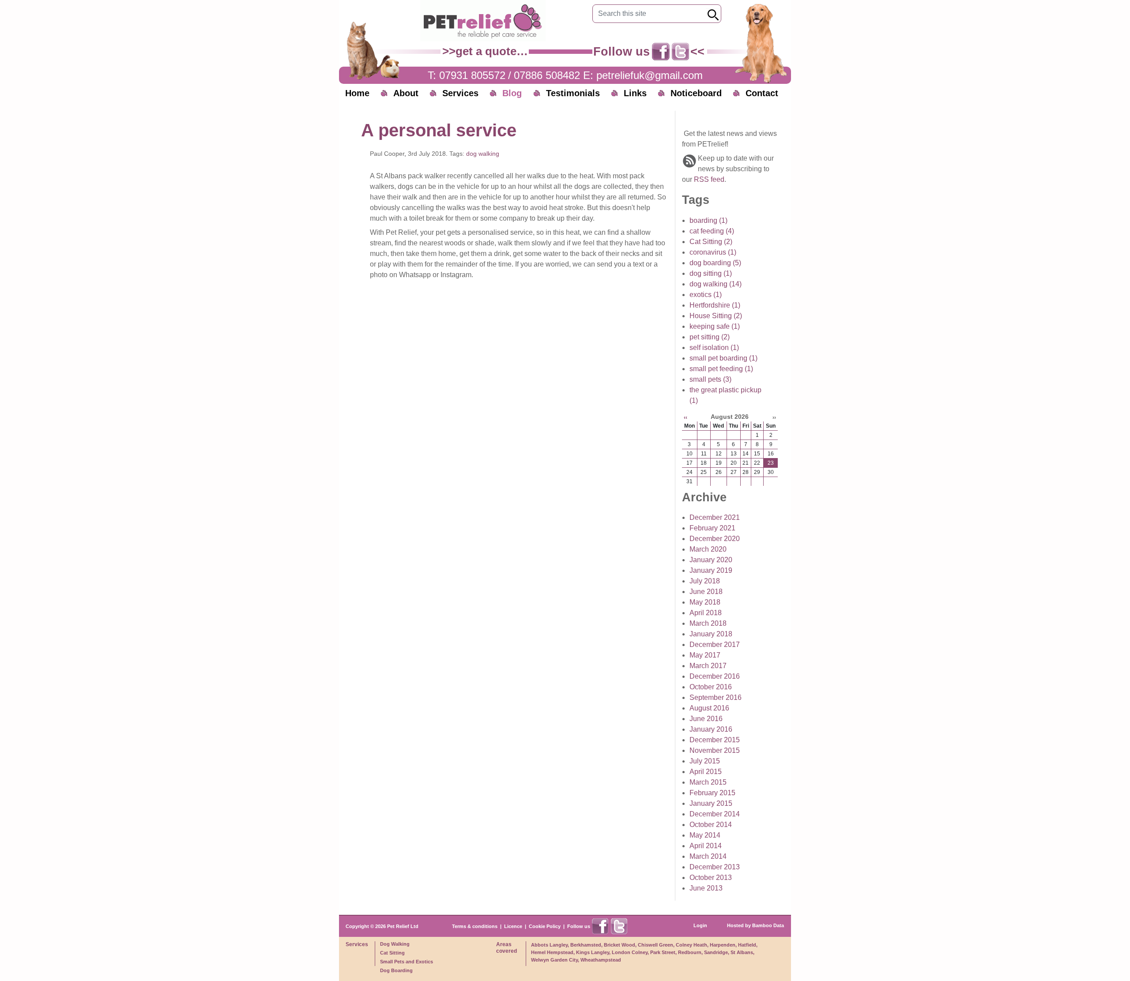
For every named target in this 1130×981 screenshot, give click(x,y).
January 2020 (710, 560)
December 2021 (714, 517)
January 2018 (710, 634)
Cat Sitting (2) (710, 241)
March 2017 (708, 665)
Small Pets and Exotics (406, 961)
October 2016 (710, 687)
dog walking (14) (715, 284)
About (405, 93)
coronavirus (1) (712, 252)
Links (635, 93)
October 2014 (710, 824)
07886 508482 (547, 75)
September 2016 (715, 697)
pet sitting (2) (709, 337)
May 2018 (704, 602)
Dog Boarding (396, 970)
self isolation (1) (714, 347)
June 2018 (706, 591)
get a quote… (492, 51)
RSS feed (709, 179)
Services (460, 93)
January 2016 (710, 729)
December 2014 (714, 814)
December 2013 (714, 867)
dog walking (482, 153)
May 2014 (704, 835)
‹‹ (685, 417)
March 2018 (708, 623)
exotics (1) (705, 294)
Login (700, 925)
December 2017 (714, 644)
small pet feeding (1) (721, 368)
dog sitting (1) (710, 273)
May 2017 (704, 655)
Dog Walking (395, 944)
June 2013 (706, 888)
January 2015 (710, 803)
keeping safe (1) (714, 326)
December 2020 (714, 538)
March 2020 (708, 549)
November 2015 (714, 750)
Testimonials (573, 93)
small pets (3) (710, 379)
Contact (762, 93)
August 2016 (709, 708)
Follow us (578, 926)
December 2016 (714, 676)
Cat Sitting (392, 952)
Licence (513, 926)
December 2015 (714, 740)
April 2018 (705, 612)
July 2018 (704, 581)
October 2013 (710, 877)
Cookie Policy (545, 926)
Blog (512, 93)
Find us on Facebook (661, 51)
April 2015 (705, 771)
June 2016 (706, 718)
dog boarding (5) (715, 263)
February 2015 (712, 793)
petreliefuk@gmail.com (649, 75)
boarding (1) (708, 220)
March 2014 (708, 856)
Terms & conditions (474, 926)
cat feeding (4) (711, 231)
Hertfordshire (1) (714, 305)
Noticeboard (696, 93)
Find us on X (680, 51)
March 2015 (708, 782)
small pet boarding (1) (723, 358)
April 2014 (705, 845)
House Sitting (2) (715, 315)
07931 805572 (472, 75)
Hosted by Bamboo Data (755, 925)
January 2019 (710, 570)
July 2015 (704, 761)
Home (357, 93)
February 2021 (712, 528)
